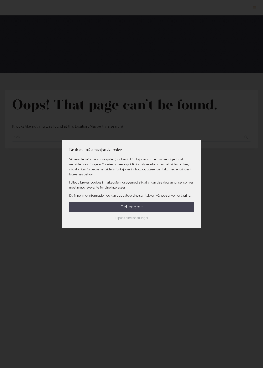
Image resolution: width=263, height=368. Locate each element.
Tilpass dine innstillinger (131, 218)
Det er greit (131, 206)
